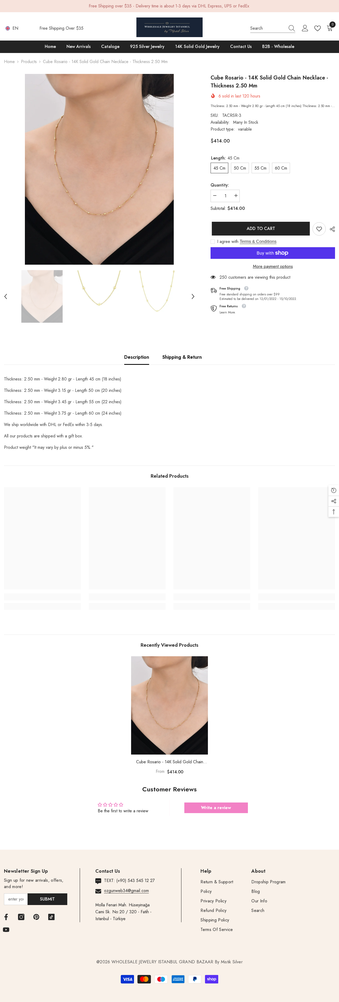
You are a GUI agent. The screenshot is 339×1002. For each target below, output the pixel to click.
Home (9, 62)
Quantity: (220, 185)
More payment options (273, 266)
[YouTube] (6, 929)
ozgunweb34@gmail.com (126, 891)
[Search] (272, 28)
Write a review (216, 808)
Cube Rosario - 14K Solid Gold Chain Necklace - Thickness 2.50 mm (169, 762)
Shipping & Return (182, 357)
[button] (6, 296)
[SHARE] (330, 229)
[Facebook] (6, 917)
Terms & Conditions (258, 241)
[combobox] (267, 28)
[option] (99, 169)
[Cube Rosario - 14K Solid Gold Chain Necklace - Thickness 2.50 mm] (169, 705)
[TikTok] (51, 917)
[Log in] (305, 28)
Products (29, 62)
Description (136, 357)
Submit (47, 899)
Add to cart (260, 228)
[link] (319, 229)
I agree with (227, 241)
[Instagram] (21, 917)
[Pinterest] (36, 917)
